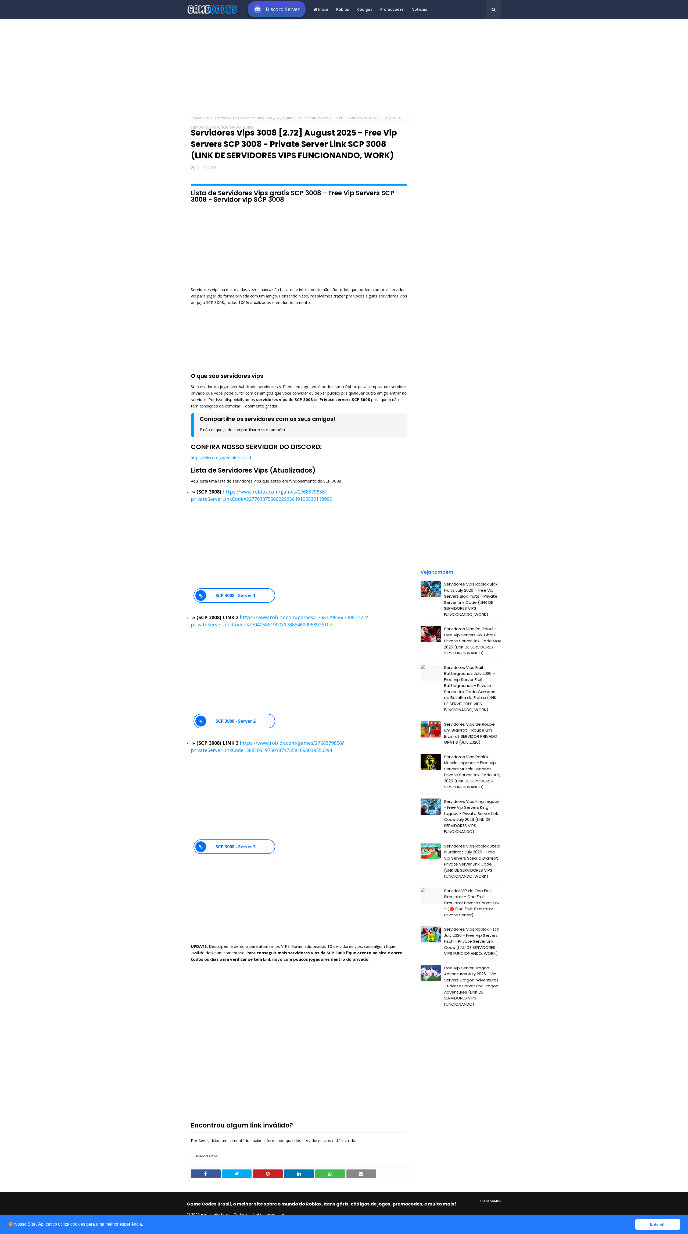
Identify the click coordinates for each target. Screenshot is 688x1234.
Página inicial (200, 118)
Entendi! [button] (658, 1224)
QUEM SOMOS (490, 1201)
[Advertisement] (299, 67)
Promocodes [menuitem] (391, 9)
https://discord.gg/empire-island (221, 457)
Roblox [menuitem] (342, 9)
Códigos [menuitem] (364, 9)
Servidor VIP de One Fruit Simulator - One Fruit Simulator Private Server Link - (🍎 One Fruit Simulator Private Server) (472, 903)
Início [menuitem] (322, 9)
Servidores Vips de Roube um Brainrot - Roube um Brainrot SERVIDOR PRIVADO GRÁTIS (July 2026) (470, 733)
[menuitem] (277, 8)
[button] (145, 1225)
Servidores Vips (225, 118)
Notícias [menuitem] (419, 9)
